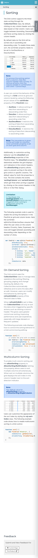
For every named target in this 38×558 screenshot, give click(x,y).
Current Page (13, 548)
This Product (11, 551)
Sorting (6, 7)
